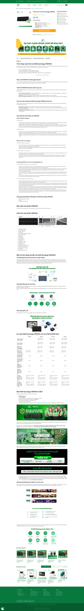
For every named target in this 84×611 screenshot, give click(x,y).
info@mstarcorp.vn (31, 601)
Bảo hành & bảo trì (48, 604)
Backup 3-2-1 (45, 288)
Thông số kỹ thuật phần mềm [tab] (38, 58)
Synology (46, 66)
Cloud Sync (27, 287)
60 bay (49, 34)
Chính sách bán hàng (42, 604)
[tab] (46, 567)
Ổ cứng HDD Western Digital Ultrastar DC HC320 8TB (30, 581)
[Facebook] (58, 1)
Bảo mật (52, 604)
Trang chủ (17, 8)
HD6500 (18, 81)
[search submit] (66, 5)
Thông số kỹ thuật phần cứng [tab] (26, 58)
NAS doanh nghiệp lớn (27, 8)
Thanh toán (55, 604)
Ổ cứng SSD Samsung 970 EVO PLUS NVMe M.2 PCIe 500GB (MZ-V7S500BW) (42, 581)
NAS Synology (21, 8)
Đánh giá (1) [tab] (48, 58)
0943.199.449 (20, 601)
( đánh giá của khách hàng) (41, 14)
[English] (65, 1)
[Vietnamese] (67, 1)
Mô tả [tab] (18, 58)
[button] (30, 12)
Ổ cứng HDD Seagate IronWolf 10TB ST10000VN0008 (51, 581)
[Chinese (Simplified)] (64, 1)
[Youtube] (59, 1)
